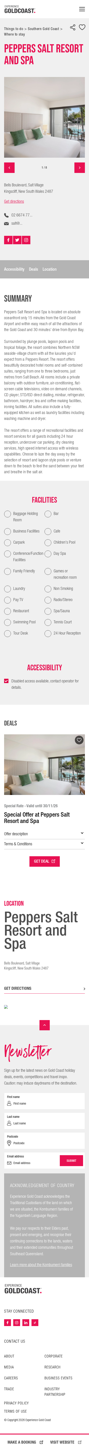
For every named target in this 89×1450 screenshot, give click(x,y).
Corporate (53, 1356)
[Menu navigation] (82, 9)
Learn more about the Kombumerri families (41, 1265)
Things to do (13, 28)
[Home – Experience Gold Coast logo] (23, 1289)
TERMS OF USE (15, 1411)
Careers (11, 1378)
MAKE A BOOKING (22, 1442)
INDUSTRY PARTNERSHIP (54, 1392)
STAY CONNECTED (19, 1311)
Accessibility (14, 269)
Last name (13, 1117)
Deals (33, 269)
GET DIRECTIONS (17, 988)
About (9, 1356)
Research (52, 1367)
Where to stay (14, 34)
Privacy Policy (16, 1403)
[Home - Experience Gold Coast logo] (20, 9)
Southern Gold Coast (43, 28)
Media (9, 1367)
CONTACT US (14, 1341)
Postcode (12, 1136)
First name (13, 1097)
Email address (15, 1156)
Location (50, 269)
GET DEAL (41, 861)
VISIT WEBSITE (62, 1442)
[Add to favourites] (82, 27)
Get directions (14, 201)
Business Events (58, 1378)
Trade (9, 1389)
